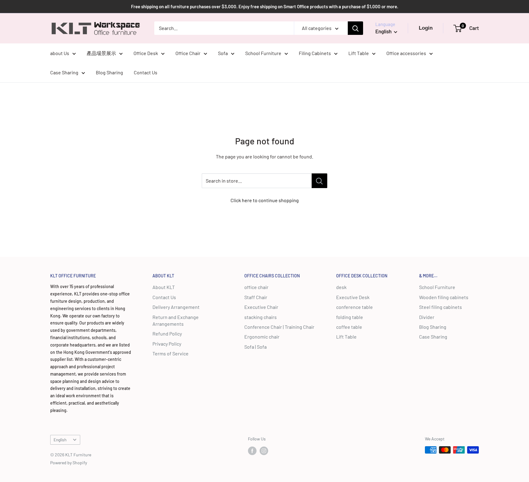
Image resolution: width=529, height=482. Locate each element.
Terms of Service (170, 353)
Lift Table (358, 53)
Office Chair (188, 53)
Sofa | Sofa (255, 347)
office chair (256, 287)
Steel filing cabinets (440, 307)
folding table (349, 317)
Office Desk (145, 53)
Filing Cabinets (315, 53)
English (60, 439)
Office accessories (406, 53)
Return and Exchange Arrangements (175, 320)
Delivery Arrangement (176, 307)
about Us (59, 53)
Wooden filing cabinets (443, 297)
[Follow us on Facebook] (252, 450)
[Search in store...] (319, 180)
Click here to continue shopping (265, 200)
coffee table (349, 327)
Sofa (223, 53)
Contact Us (145, 72)
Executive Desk (353, 297)
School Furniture (263, 53)
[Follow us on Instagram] (264, 450)
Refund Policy (167, 333)
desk (341, 287)
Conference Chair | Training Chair (279, 327)
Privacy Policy (166, 344)
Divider (426, 317)
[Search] (355, 28)
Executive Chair (261, 307)
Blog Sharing (109, 72)
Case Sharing (64, 72)
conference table (354, 307)
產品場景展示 (101, 53)
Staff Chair (255, 297)
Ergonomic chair (262, 336)
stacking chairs (260, 317)
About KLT (163, 287)
